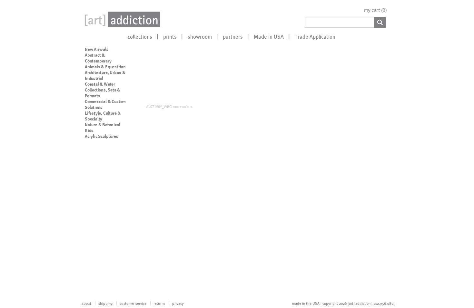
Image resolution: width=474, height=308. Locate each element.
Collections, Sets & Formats (102, 92)
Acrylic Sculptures (101, 136)
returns (159, 303)
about (86, 303)
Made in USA (269, 36)
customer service (133, 303)
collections (140, 36)
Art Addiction (121, 19)
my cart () (375, 10)
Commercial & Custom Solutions (105, 104)
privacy (178, 303)
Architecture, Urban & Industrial (105, 75)
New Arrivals (97, 49)
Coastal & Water (100, 84)
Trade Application (315, 36)
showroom (200, 36)
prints (170, 36)
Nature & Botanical (102, 124)
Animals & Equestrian (105, 66)
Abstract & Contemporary (98, 58)
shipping (105, 303)
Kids (89, 130)
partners (233, 36)
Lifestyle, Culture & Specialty (103, 116)
